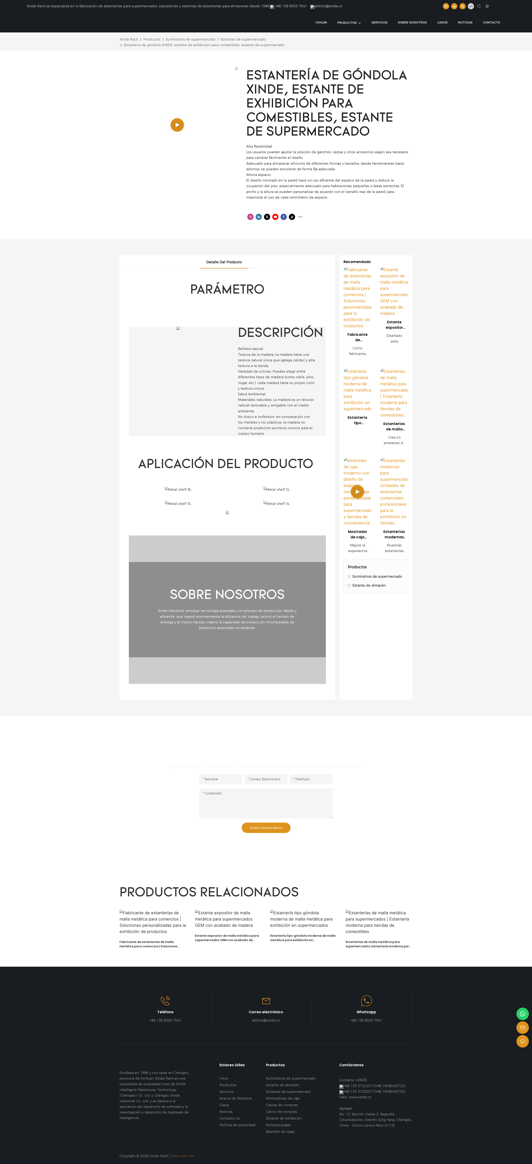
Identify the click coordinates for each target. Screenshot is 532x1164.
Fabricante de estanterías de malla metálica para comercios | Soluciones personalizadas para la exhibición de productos (357, 337)
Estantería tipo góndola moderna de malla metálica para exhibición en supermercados (357, 420)
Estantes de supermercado (243, 39)
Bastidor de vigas (280, 1132)
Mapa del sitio (183, 1156)
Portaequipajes (278, 1125)
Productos (151, 39)
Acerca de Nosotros (235, 1098)
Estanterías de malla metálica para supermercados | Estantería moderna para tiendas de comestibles (394, 426)
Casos (224, 1105)
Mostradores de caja (282, 1098)
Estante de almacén (282, 1085)
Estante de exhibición (284, 1118)
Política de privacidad (237, 1125)
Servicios (226, 1092)
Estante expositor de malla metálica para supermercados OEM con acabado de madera (394, 325)
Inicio (223, 1078)
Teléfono (165, 1012)
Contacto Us (229, 1118)
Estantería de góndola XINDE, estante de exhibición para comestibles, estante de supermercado (204, 45)
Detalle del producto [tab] (224, 262)
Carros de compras (281, 1112)
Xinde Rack (128, 39)
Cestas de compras (282, 1105)
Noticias (226, 1112)
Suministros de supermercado (191, 39)
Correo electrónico (266, 1012)
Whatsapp (366, 1012)
